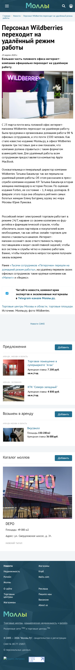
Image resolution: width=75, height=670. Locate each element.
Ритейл (7, 577)
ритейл (63, 623)
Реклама (43, 588)
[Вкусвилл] (13, 435)
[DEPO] (37, 493)
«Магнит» (8, 277)
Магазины (44, 566)
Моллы (7, 582)
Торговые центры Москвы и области (24, 306)
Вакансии (44, 599)
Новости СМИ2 (37, 324)
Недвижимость (12, 571)
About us (43, 605)
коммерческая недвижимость (40, 623)
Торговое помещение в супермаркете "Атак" (42, 363)
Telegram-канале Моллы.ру (36, 298)
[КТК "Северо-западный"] (13, 393)
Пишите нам (45, 594)
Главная (6, 16)
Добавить (63, 347)
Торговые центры (13, 623)
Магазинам (10, 602)
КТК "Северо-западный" (43, 387)
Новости (17, 16)
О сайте (8, 588)
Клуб (41, 571)
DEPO (10, 524)
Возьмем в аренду (18, 413)
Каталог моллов (16, 457)
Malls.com (44, 577)
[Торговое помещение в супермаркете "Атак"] (13, 368)
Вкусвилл (33, 428)
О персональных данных (17, 649)
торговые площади (61, 306)
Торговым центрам (9, 595)
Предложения (14, 346)
